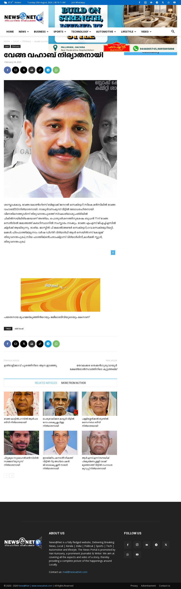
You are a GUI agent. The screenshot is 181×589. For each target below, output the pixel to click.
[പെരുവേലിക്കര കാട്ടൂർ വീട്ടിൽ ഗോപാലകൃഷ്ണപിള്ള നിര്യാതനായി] (60, 404)
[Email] (15, 70)
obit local (19, 328)
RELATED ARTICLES (46, 383)
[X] (162, 2)
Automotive (104, 31)
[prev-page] (6, 475)
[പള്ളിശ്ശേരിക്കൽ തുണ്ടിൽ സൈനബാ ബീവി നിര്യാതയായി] (99, 404)
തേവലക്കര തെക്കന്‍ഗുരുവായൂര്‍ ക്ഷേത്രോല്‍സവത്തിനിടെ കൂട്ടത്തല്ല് (93, 367)
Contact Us (164, 585)
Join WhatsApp (78, 2)
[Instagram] (145, 2)
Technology (79, 31)
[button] (173, 32)
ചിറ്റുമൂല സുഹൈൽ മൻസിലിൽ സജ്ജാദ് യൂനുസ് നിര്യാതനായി (21, 461)
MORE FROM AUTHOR (73, 383)
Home (10, 31)
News (22, 31)
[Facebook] (139, 2)
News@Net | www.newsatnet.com (35, 585)
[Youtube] (174, 2)
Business (40, 31)
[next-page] (12, 475)
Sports (58, 31)
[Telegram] (157, 2)
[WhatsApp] (168, 2)
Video (145, 31)
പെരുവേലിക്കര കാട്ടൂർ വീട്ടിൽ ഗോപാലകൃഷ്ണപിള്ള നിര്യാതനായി (58, 422)
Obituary (26, 41)
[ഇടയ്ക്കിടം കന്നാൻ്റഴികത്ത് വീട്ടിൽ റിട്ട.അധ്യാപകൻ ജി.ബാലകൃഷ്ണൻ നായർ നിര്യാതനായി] (60, 443)
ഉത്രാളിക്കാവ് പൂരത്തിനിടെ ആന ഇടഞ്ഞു (30, 365)
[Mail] (151, 2)
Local (16, 41)
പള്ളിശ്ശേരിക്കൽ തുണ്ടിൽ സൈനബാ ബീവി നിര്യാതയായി (95, 422)
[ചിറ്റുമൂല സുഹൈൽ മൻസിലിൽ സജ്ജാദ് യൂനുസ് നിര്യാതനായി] (21, 443)
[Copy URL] (39, 70)
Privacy (134, 585)
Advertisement (148, 585)
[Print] (31, 70)
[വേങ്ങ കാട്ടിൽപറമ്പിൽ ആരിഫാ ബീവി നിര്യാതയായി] (21, 404)
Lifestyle (127, 31)
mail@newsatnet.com (75, 572)
